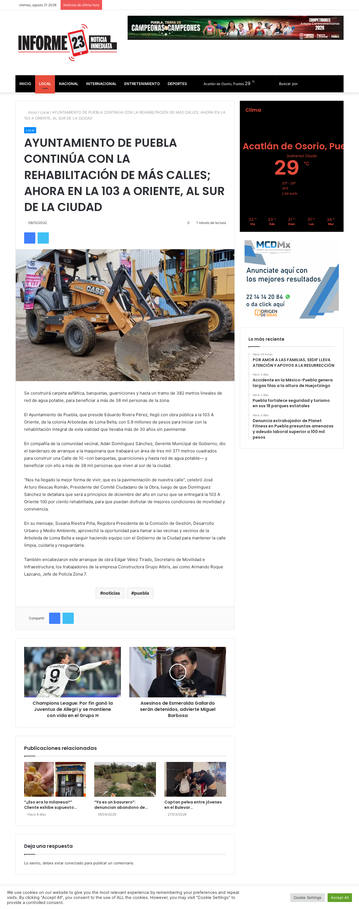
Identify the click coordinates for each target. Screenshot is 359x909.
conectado (74, 863)
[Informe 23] (67, 42)
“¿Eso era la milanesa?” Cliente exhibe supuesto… (50, 804)
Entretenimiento (142, 83)
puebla (141, 593)
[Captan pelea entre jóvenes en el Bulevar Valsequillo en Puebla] (195, 779)
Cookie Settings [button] (307, 897)
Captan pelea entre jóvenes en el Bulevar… (193, 804)
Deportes (177, 83)
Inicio (25, 83)
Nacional (68, 83)
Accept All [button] (340, 897)
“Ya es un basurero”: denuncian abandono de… (121, 804)
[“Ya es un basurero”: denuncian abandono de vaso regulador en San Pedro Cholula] (125, 779)
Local (45, 83)
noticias (111, 593)
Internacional (101, 83)
